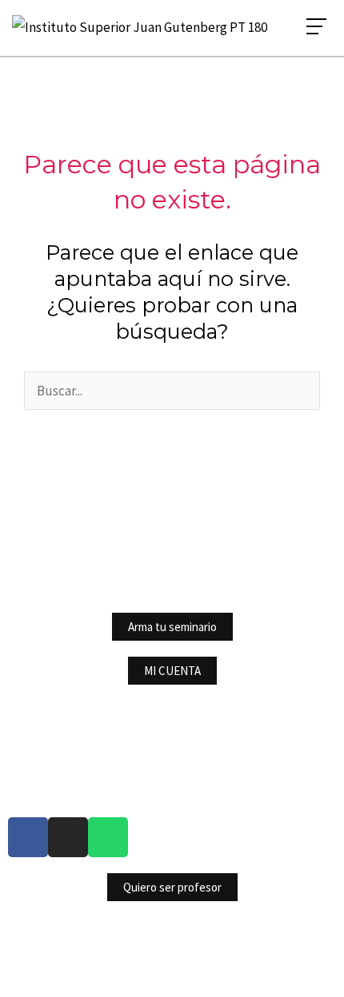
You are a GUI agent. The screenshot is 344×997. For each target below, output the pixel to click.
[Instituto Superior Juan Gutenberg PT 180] (139, 27)
